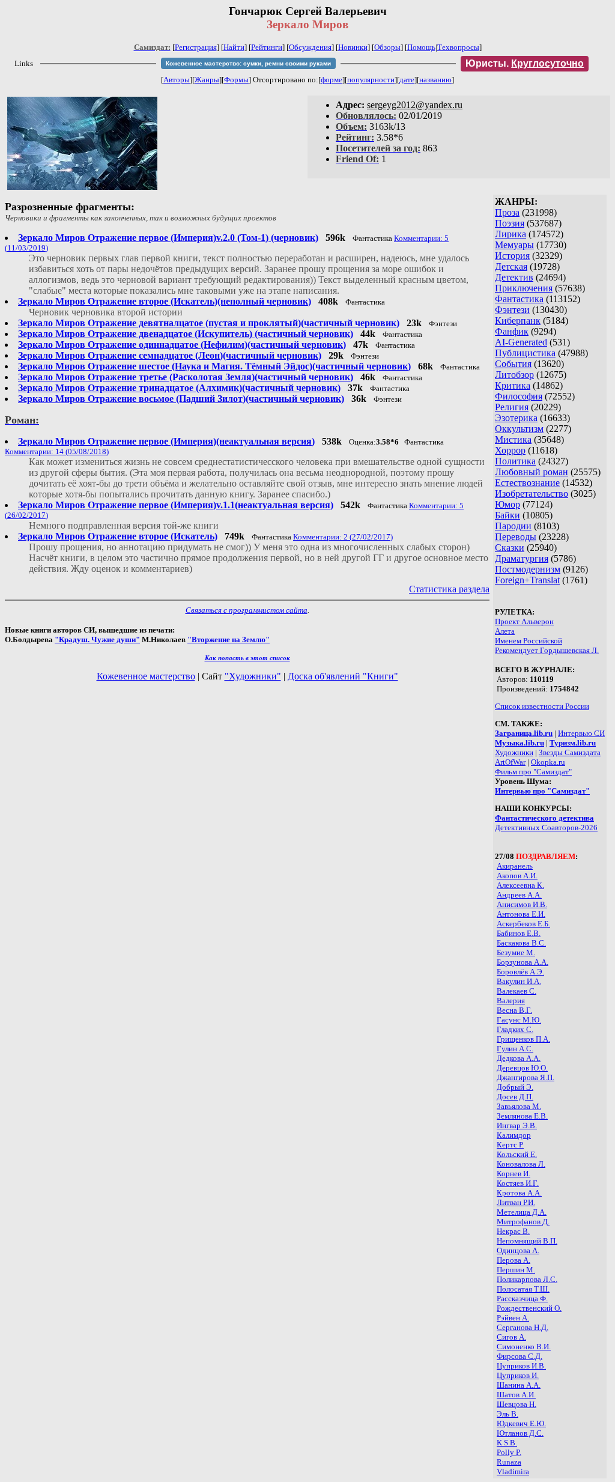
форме (331, 79)
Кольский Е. (517, 1154)
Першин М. (516, 1269)
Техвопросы (458, 47)
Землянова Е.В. (522, 1115)
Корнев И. (513, 1173)
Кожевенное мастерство (146, 676)
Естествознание (527, 483)
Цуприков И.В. (521, 1365)
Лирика (510, 234)
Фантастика (519, 299)
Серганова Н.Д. (522, 1327)
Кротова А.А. (519, 1192)
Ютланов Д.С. (520, 1433)
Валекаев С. (516, 990)
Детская (511, 266)
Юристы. (524, 63)
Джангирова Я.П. (525, 1077)
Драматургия (521, 558)
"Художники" (253, 676)
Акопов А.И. (517, 875)
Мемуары (514, 245)
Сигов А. (511, 1336)
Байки (507, 515)
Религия (512, 407)
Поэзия (509, 223)
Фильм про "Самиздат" (533, 771)
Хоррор (510, 450)
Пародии (513, 526)
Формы (236, 79)
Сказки (509, 547)
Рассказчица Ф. (522, 1298)
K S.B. (507, 1442)
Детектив (514, 277)
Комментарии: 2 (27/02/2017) (343, 536)
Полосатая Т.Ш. (523, 1288)
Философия (518, 396)
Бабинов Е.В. (519, 933)
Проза (507, 212)
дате (406, 79)
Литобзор (514, 374)
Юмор (507, 504)
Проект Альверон (524, 621)
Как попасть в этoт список (247, 657)
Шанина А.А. (519, 1384)
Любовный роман (531, 472)
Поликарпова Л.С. (527, 1279)
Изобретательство (531, 493)
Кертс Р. (510, 1144)
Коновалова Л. (521, 1163)
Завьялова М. (519, 1106)
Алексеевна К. (520, 885)
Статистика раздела (449, 589)
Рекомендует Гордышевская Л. (547, 650)
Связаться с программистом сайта (247, 610)
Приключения (524, 288)
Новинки (353, 47)
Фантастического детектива (544, 817)
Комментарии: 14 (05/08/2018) (57, 451)
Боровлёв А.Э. (520, 971)
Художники (514, 752)
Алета (505, 631)
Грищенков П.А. (523, 1038)
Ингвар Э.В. (517, 1125)
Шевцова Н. (516, 1404)
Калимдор (514, 1135)
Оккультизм (519, 429)
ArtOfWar (510, 762)
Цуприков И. (518, 1375)
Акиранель (515, 865)
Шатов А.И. (516, 1394)
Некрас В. (513, 1231)
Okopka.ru (548, 762)
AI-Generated (521, 342)
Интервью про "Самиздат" (542, 790)
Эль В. (507, 1413)
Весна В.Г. (514, 1010)
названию (435, 79)
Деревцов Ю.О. (522, 1067)
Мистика (513, 439)
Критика (512, 385)
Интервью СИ (581, 733)
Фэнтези (512, 310)
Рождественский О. (529, 1308)
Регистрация (196, 47)
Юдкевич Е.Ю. (521, 1423)
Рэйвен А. (513, 1317)
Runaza (509, 1461)
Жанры (207, 79)
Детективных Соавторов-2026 (546, 827)
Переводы (515, 537)
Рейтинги (266, 47)
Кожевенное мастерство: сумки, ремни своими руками (248, 63)
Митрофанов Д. (523, 1221)
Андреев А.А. (519, 894)
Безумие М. (516, 952)
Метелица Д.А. (522, 1211)
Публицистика (525, 353)
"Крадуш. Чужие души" (97, 639)
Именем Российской (528, 640)
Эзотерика (516, 418)
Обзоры (387, 47)
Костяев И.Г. (518, 1183)
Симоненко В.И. (524, 1346)
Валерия (511, 1000)
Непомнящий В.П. (527, 1240)
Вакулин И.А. (519, 981)
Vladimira (513, 1471)
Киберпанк (518, 320)
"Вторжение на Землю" (228, 639)
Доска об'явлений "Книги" (343, 676)
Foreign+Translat (527, 580)
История (512, 256)
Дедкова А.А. (519, 1058)
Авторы (176, 79)
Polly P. (509, 1452)
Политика (515, 461)
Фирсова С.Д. (519, 1356)
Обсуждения (310, 47)
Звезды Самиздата (570, 752)
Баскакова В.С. (521, 942)
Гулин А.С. (515, 1048)
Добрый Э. (515, 1087)
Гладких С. (515, 1029)
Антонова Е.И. (521, 914)
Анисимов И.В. (522, 904)
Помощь (421, 47)
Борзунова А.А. (522, 962)
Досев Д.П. (515, 1096)
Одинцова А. (518, 1250)
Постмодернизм (527, 569)
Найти (233, 47)
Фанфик (512, 331)
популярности (371, 79)
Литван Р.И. (516, 1202)
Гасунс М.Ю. (519, 1019)
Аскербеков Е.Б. (523, 923)
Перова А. (513, 1260)
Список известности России (542, 706)
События (513, 364)
